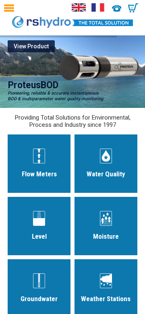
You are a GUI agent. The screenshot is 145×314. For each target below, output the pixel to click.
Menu (11, 8)
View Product (31, 46)
